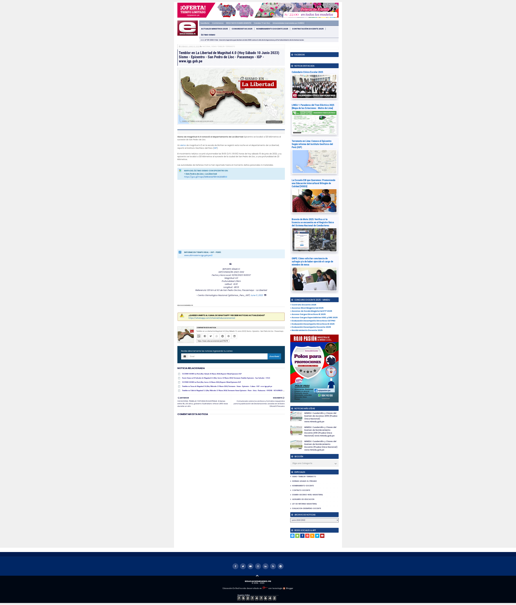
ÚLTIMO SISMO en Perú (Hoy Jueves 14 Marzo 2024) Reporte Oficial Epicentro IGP (211, 382)
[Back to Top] (257, 575)
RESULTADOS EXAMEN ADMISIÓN (238, 23)
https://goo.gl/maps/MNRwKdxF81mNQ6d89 (204, 176)
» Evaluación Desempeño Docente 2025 (310, 327)
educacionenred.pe (185, 305)
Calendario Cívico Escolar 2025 (307, 72)
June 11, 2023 (256, 295)
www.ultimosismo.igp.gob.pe (197, 255)
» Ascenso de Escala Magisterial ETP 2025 (311, 311)
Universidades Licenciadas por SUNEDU (288, 23)
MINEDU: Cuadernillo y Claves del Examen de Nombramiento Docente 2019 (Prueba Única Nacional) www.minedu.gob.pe (320, 431)
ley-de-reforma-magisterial (304, 504)
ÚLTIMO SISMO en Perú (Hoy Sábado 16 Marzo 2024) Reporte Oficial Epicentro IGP (211, 374)
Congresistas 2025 (242, 29)
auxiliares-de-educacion (303, 499)
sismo (183, 145)
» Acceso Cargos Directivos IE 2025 (308, 314)
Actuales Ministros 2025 (214, 29)
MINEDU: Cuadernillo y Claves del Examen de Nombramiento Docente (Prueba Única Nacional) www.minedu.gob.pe (320, 445)
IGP (215, 148)
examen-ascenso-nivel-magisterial (307, 495)
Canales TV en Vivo (262, 23)
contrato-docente (301, 490)
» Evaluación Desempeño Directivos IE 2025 (312, 324)
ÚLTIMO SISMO (208, 35)
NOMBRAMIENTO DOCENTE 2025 (272, 29)
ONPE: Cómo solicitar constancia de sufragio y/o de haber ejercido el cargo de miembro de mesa (312, 261)
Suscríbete (204, 23)
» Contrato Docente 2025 (303, 304)
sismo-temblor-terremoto (223, 46)
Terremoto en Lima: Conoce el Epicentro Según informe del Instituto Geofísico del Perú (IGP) (312, 144)
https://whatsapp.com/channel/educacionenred (212, 318)
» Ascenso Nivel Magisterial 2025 (306, 308)
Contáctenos (217, 23)
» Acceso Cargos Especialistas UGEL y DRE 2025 (314, 317)
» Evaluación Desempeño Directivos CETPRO (312, 320)
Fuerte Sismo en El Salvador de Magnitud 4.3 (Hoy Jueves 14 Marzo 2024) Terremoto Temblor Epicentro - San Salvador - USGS (226, 378)
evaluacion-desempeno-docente (306, 508)
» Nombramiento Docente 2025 (306, 330)
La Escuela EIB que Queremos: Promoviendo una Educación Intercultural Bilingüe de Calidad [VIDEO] (313, 183)
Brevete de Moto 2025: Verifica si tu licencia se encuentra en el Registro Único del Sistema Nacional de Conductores (313, 222)
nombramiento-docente (303, 486)
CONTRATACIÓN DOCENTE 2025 (308, 29)
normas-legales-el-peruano (304, 481)
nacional (206, 46)
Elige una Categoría (302, 463)
